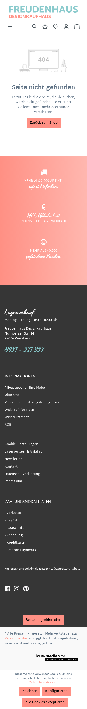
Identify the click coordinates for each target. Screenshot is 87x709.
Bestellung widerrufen (43, 620)
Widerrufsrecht (17, 417)
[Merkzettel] (55, 26)
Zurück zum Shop (44, 123)
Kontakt (11, 467)
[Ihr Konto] (66, 26)
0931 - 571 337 (24, 350)
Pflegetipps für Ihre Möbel (25, 388)
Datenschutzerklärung (22, 474)
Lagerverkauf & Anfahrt (23, 452)
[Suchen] (34, 26)
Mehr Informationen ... (43, 683)
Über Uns (12, 395)
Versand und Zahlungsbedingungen (32, 402)
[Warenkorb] (77, 26)
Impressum (13, 481)
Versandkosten (16, 639)
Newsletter (13, 459)
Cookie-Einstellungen (21, 444)
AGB (8, 425)
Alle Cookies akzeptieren (44, 702)
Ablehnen (29, 691)
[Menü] (10, 26)
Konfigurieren (56, 691)
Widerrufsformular (20, 410)
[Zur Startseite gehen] (43, 12)
